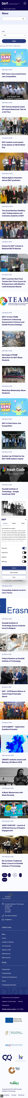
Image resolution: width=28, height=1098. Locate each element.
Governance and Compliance (10, 997)
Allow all (14, 568)
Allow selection (14, 572)
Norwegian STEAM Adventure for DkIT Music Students (12, 357)
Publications (5, 1005)
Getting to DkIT (6, 950)
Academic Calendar (8, 942)
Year (3, 31)
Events (4, 938)
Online (4, 981)
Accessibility (5, 1095)
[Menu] (25, 3)
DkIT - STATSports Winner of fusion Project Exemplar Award (13, 693)
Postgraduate (6, 969)
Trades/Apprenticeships (9, 985)
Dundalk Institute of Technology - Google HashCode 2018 (10, 491)
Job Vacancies (6, 946)
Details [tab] (14, 523)
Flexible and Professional (9, 977)
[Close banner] (25, 519)
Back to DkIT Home (9, 9)
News (3, 934)
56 (15, 875)
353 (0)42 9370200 (11, 915)
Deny (14, 577)
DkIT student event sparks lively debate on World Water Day (13, 144)
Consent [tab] (5, 523)
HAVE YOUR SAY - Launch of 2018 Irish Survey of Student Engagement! (13, 828)
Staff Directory (6, 953)
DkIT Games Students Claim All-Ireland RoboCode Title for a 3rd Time (14, 109)
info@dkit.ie (8, 919)
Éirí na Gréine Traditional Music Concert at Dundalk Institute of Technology (12, 863)
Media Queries (6, 957)
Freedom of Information (9, 1001)
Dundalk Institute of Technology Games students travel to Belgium (13, 625)
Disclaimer (21, 1095)
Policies (20, 1001)
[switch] (24, 552)
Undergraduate (6, 973)
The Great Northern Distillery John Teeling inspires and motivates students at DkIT (13, 213)
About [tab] (23, 523)
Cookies (13, 1095)
